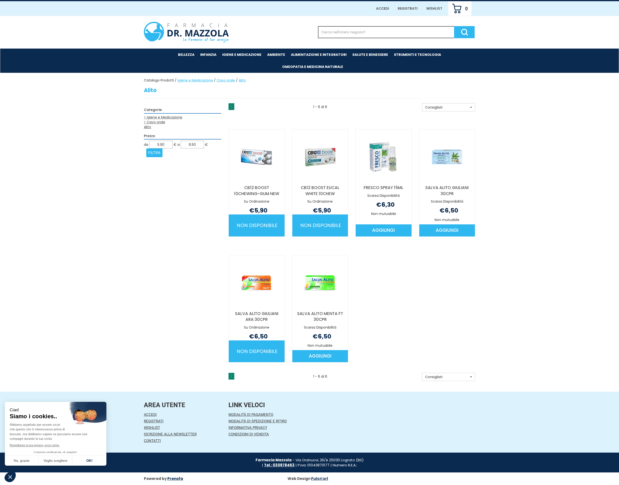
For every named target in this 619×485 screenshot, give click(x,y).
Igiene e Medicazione (195, 80)
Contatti (152, 441)
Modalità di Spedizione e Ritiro (257, 421)
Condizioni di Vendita (248, 434)
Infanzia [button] (208, 54)
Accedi (382, 8)
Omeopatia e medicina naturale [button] (312, 66)
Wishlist (434, 8)
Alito (147, 127)
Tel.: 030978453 (279, 465)
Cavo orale (226, 80)
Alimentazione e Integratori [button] (318, 54)
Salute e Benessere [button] (370, 54)
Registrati (408, 8)
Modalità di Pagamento (250, 414)
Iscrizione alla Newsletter (170, 434)
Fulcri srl (319, 478)
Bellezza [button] (186, 54)
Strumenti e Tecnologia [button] (417, 54)
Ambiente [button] (276, 54)
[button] (448, 107)
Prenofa (175, 478)
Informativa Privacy (247, 428)
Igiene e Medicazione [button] (241, 54)
